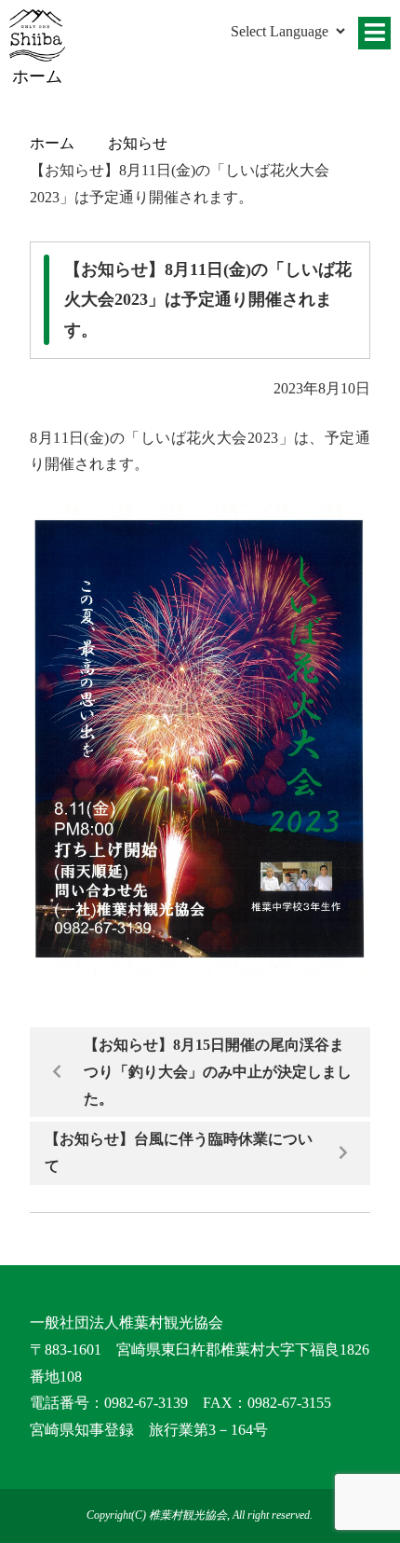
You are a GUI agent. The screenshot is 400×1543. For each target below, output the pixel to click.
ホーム (52, 143)
